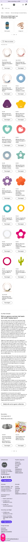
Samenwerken (4, 529)
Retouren (17, 490)
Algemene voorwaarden (6, 531)
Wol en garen (18, 463)
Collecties (7, 12)
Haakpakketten (18, 469)
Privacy (2, 533)
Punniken (17, 465)
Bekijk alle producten (6, 418)
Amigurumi (17, 462)
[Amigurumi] (21, 25)
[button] (25, 4)
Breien (16, 467)
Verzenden (17, 488)
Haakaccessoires (19, 472)
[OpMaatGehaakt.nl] (14, 4)
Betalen (17, 492)
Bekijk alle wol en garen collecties (13, 404)
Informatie (3, 528)
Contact (17, 486)
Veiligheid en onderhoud (20, 493)
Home (2, 12)
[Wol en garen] (7, 25)
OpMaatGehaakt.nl (14, 539)
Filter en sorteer (9, 41)
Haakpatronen (18, 471)
